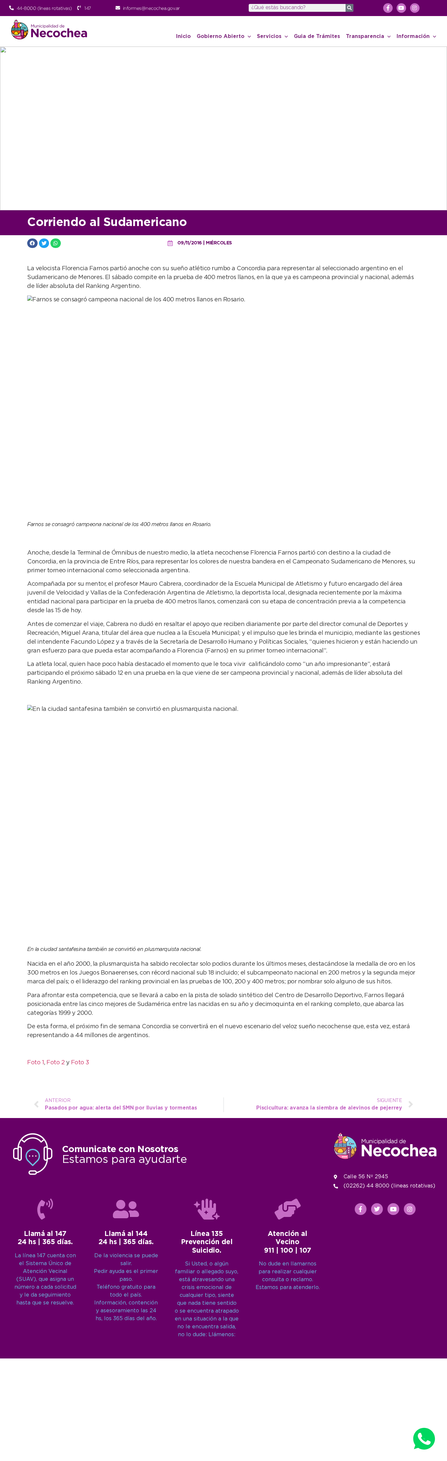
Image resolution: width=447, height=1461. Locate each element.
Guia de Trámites (317, 36)
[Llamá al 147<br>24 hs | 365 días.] (45, 1209)
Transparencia (365, 36)
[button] (32, 243)
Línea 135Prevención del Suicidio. (207, 1242)
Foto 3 (80, 1062)
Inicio (183, 36)
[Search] (349, 8)
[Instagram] (415, 8)
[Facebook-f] (388, 8)
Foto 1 (35, 1062)
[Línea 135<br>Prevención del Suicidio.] (206, 1209)
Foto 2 (55, 1062)
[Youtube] (401, 8)
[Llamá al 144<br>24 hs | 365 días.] (126, 1209)
